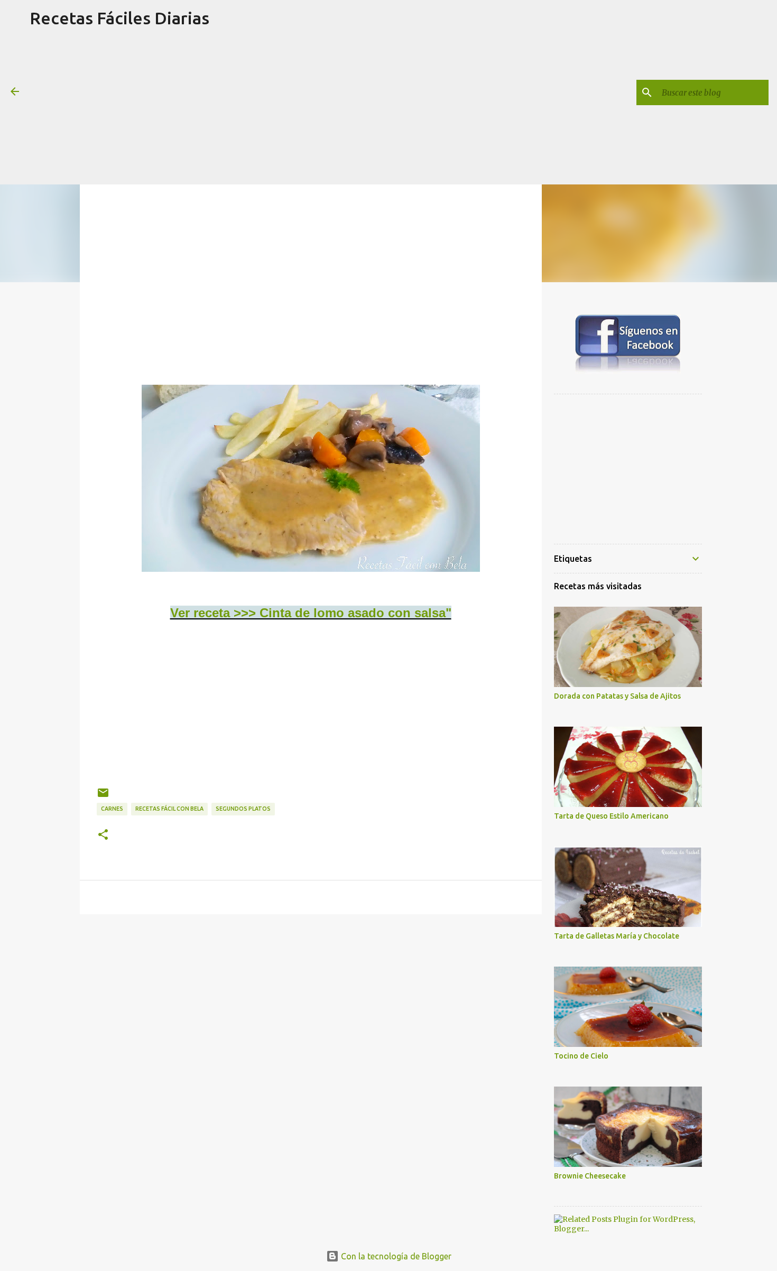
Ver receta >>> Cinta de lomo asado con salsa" (310, 613)
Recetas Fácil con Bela (169, 808)
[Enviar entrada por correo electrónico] (103, 796)
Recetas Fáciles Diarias (119, 17)
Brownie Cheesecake (590, 1176)
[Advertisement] (119, 110)
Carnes (112, 808)
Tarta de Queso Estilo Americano (611, 816)
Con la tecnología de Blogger (395, 1256)
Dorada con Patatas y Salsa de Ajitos (617, 696)
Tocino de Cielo (581, 1056)
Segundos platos (243, 808)
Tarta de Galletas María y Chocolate (616, 936)
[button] (103, 835)
